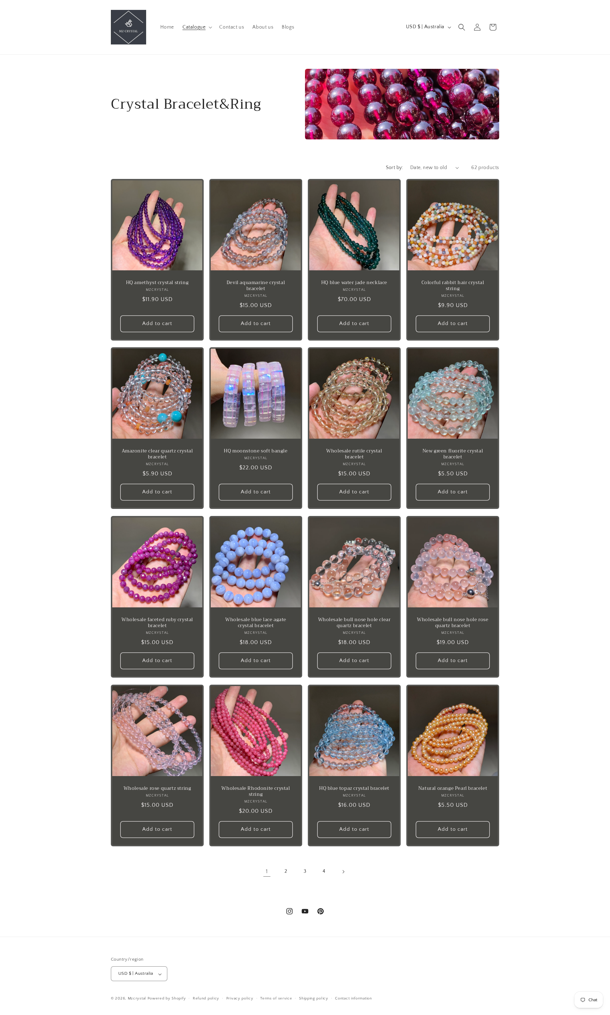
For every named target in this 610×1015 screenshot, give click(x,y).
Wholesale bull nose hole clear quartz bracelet (354, 623)
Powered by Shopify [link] (167, 999)
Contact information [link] (353, 998)
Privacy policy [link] (239, 998)
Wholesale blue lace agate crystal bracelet (255, 623)
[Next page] (343, 871)
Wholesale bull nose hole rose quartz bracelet (452, 623)
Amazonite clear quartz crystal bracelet (157, 454)
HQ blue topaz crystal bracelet (354, 789)
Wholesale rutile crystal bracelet (354, 454)
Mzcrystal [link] (137, 999)
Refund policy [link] (206, 998)
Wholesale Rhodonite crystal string (255, 792)
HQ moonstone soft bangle (255, 451)
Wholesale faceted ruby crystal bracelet (157, 623)
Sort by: (394, 167)
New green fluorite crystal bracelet (453, 454)
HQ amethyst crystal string (157, 283)
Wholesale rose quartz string (157, 789)
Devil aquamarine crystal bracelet (256, 286)
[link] (128, 27)
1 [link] (267, 871)
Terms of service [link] (276, 998)
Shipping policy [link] (313, 998)
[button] (196, 27)
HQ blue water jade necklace (354, 283)
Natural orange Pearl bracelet (452, 789)
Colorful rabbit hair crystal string (452, 286)
